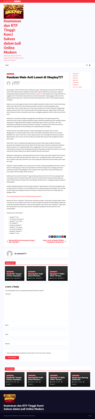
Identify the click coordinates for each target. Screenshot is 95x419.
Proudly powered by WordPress (11, 415)
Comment (8, 294)
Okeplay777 (39, 94)
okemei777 (17, 82)
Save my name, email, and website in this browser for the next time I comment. (29, 353)
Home (7, 65)
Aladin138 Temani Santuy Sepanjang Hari (14, 276)
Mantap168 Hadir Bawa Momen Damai (35, 276)
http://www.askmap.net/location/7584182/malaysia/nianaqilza (24, 196)
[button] (87, 65)
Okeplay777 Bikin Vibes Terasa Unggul (57, 276)
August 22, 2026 (34, 382)
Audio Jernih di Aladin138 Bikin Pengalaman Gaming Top (53, 241)
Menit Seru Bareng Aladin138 (80, 378)
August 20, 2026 (56, 382)
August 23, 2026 (12, 382)
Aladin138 (75, 76)
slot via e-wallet (77, 87)
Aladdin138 (75, 82)
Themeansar (32, 415)
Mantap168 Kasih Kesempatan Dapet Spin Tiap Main (22, 241)
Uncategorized (10, 271)
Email (7, 334)
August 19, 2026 (77, 382)
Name (7, 325)
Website (7, 343)
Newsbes (25, 415)
